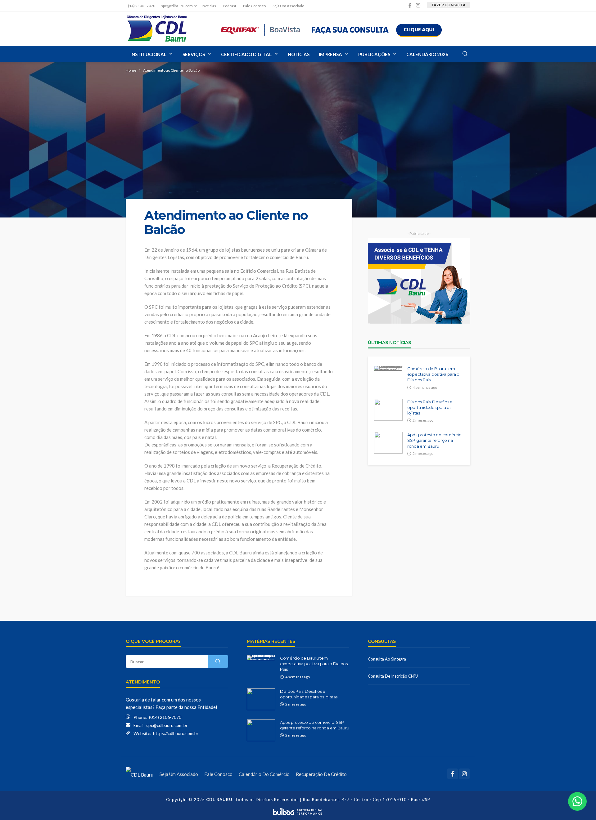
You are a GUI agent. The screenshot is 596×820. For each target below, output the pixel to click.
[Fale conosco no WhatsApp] (577, 801)
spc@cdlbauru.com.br (166, 725)
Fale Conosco (254, 5)
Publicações (374, 54)
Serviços (194, 54)
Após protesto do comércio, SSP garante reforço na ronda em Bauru (434, 440)
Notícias (209, 5)
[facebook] (410, 5)
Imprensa (330, 54)
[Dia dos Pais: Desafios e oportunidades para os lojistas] (388, 410)
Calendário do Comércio (264, 774)
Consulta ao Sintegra (387, 658)
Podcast (229, 5)
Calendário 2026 (427, 54)
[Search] (465, 54)
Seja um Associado (288, 5)
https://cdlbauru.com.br (175, 733)
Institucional (148, 54)
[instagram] (418, 5)
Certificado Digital (246, 54)
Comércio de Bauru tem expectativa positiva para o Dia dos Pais (433, 374)
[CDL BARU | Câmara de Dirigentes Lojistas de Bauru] (157, 29)
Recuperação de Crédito (321, 774)
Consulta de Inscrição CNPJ (393, 676)
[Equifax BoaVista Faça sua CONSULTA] (331, 29)
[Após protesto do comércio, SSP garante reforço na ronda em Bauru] (388, 443)
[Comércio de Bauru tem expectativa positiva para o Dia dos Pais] (388, 368)
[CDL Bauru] (139, 774)
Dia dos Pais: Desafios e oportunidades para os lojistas (430, 407)
